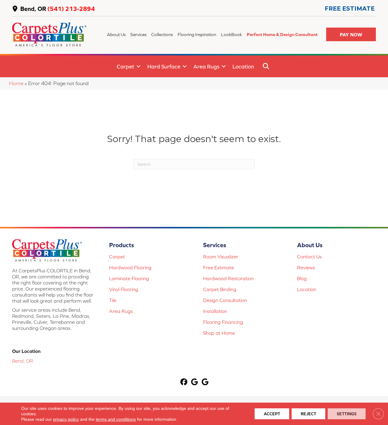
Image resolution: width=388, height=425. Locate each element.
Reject (308, 413)
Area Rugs (206, 66)
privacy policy (66, 419)
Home (16, 83)
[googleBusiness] (194, 382)
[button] (351, 34)
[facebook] (184, 382)
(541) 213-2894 (71, 8)
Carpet (125, 66)
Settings (346, 413)
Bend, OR (33, 8)
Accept (272, 413)
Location (243, 66)
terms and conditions (116, 419)
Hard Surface (163, 66)
